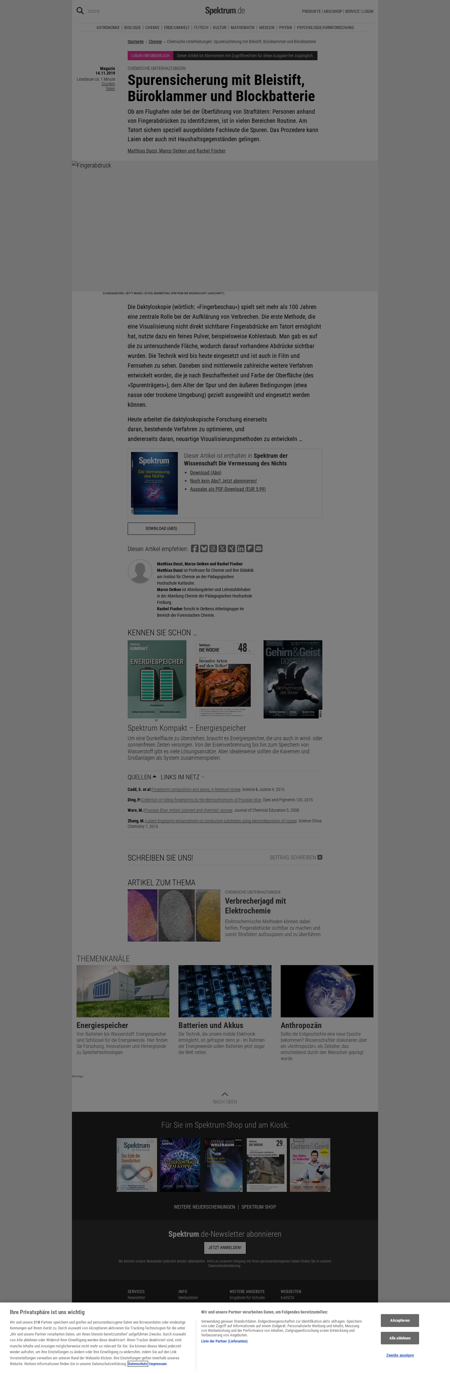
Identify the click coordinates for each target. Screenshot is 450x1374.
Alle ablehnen (400, 1338)
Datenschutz (138, 1363)
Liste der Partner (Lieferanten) (224, 1341)
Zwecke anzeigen (400, 1355)
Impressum (158, 1363)
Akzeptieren (399, 1320)
